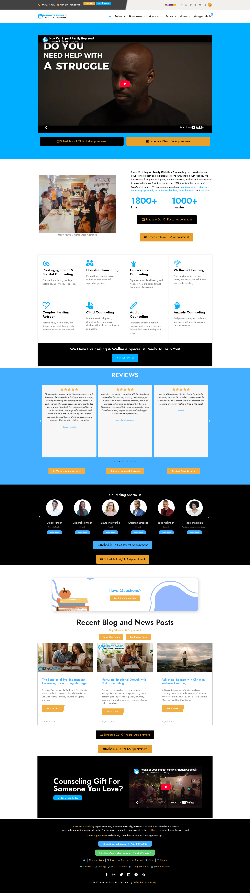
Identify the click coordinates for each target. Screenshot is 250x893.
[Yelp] (205, 5)
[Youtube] (200, 5)
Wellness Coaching (189, 269)
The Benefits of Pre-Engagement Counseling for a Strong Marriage (64, 681)
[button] (210, 5)
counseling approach (142, 190)
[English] (167, 4)
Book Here (54, 532)
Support (200, 16)
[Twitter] (191, 5)
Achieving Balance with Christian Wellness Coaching (183, 681)
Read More (53, 708)
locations (190, 190)
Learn (170, 16)
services (205, 190)
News (185, 16)
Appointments (137, 16)
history (194, 187)
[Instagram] (186, 5)
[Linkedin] (195, 5)
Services (155, 16)
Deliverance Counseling (139, 272)
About (119, 16)
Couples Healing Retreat (56, 314)
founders (184, 187)
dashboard (153, 830)
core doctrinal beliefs (166, 190)
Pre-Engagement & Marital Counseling (58, 272)
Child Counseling (100, 312)
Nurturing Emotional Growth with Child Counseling (124, 681)
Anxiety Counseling (189, 312)
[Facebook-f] (181, 5)
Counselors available (81, 826)
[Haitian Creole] (171, 4)
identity (202, 187)
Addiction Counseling (139, 314)
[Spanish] (175, 4)
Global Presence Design (145, 882)
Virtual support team (97, 835)
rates (181, 190)
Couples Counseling (102, 269)
